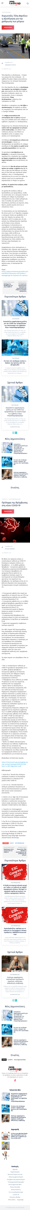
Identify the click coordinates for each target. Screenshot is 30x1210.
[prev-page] (13, 433)
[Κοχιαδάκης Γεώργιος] (3, 63)
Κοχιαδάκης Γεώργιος (10, 65)
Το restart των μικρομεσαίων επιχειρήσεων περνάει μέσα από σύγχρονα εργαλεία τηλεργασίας (21, 287)
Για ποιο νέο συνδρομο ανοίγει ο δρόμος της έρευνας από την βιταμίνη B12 (15, 363)
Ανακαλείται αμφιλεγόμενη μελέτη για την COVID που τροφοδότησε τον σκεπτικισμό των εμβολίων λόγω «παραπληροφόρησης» (15, 324)
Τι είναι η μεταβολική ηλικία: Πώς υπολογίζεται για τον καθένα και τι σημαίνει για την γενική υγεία (19, 1136)
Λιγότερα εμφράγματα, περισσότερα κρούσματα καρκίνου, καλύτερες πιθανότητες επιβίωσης (21, 475)
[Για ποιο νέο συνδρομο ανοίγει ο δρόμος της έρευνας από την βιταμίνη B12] (15, 348)
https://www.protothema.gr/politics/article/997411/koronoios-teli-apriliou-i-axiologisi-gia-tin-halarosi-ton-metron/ (15, 273)
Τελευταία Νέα (6, 12)
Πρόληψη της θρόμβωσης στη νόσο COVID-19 (8, 285)
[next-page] (16, 433)
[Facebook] (15, 1081)
